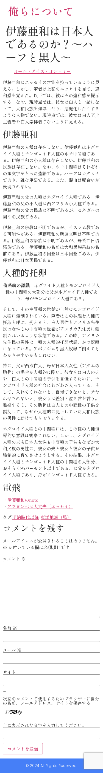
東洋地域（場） (56, 517)
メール (12, 650)
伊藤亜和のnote (22, 500)
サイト (9, 672)
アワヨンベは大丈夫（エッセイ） (40, 506)
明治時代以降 (25, 517)
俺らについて (41, 11)
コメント (14, 558)
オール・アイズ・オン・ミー (42, 71)
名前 (10, 628)
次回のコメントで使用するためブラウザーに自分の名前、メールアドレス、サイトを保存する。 (51, 700)
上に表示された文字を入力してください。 (44, 725)
